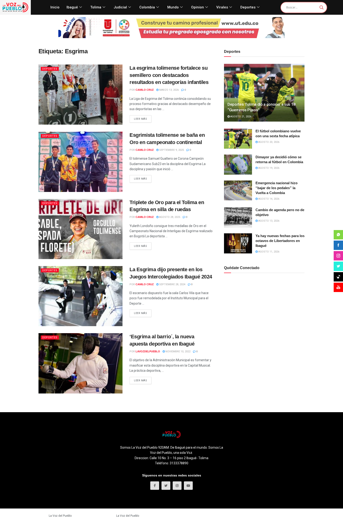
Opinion (197, 7)
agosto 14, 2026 (268, 198)
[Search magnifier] (321, 7)
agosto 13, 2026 (268, 220)
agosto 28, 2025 (169, 217)
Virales (222, 7)
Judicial (120, 7)
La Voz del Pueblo (60, 515)
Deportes (248, 7)
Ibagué (72, 7)
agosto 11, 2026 (268, 251)
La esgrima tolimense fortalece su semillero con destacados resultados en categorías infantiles (169, 75)
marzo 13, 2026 (168, 89)
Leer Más (140, 118)
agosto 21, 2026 (240, 116)
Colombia (147, 7)
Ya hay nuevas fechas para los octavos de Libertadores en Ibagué (280, 241)
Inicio (55, 7)
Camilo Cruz (145, 89)
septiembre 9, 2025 (171, 149)
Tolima (95, 7)
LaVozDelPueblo (148, 351)
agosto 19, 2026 (268, 168)
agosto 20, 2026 (268, 142)
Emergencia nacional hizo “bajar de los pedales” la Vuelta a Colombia (277, 188)
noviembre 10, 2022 (177, 351)
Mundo (173, 7)
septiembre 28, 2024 (171, 284)
